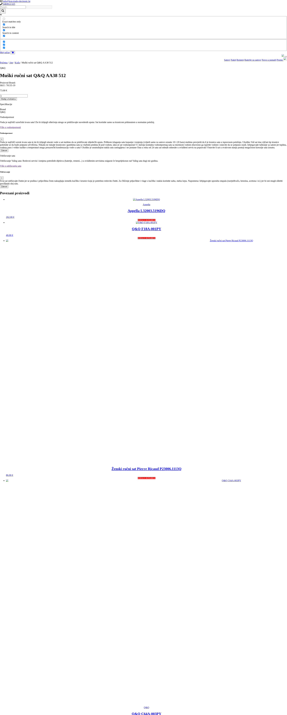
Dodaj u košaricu (8, 99)
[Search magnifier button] (3, 11)
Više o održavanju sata (10, 166)
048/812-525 (8, 4)
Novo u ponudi (269, 60)
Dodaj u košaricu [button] (146, 220)
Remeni (240, 60)
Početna (3, 62)
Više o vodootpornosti (10, 127)
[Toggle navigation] (286, 56)
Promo (280, 60)
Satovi (227, 60)
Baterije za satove (252, 60)
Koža (17, 62)
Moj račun (5, 52)
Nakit (233, 60)
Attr (11, 62)
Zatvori (4, 150)
